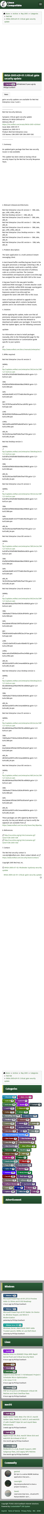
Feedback (10, 1120)
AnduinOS (22, 1101)
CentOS (9, 1108)
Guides (35, 1123)
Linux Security (11, 1146)
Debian (9, 1112)
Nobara (21, 1157)
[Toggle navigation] (40, 4)
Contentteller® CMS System (20, 1506)
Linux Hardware (27, 1138)
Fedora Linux (30, 1116)
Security (10, 1176)
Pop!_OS (9, 1165)
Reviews (9, 1172)
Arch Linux (10, 1104)
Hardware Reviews (25, 1127)
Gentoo (9, 1123)
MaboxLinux (10, 1150)
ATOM (39, 1511)
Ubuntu (31, 1188)
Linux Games (10, 1138)
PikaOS (25, 1161)
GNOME (22, 1123)
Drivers (23, 1112)
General (24, 1120)
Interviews (10, 1131)
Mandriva (24, 1150)
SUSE (8, 1188)
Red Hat (10, 84)
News (6, 94)
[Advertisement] (22, 48)
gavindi (17, 1471)
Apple (9, 1413)
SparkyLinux (28, 1184)
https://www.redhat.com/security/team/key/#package (22, 825)
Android (9, 1101)
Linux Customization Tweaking (16, 1135)
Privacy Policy (26, 1511)
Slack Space (25, 1176)
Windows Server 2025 (13, 1325)
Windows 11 (10, 1295)
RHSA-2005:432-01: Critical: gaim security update (23, 875)
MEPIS (25, 1154)
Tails (19, 1188)
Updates (9, 1191)
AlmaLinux (10, 1097)
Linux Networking (26, 1142)
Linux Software (28, 1146)
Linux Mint (9, 1142)
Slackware (10, 1180)
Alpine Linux (25, 1097)
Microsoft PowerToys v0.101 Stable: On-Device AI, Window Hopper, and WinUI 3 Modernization (21, 1315)
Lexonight (18, 1481)
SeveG (16, 1491)
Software (25, 1180)
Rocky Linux (24, 1172)
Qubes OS (9, 1169)
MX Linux (9, 1157)
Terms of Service (14, 1511)
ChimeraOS (23, 1108)
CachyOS (36, 1104)
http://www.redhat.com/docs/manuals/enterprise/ (21, 350)
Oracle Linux (11, 1161)
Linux (34, 1131)
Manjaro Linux (11, 1154)
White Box (23, 1191)
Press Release (24, 1165)
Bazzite (23, 1104)
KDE (23, 1131)
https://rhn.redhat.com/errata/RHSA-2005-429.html (21, 124)
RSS (34, 1511)
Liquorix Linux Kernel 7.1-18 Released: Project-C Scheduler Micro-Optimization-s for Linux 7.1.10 (22, 1377)
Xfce (35, 1191)
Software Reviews (12, 1184)
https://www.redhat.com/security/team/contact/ (20, 858)
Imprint (4, 1511)
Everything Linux (12, 1116)
